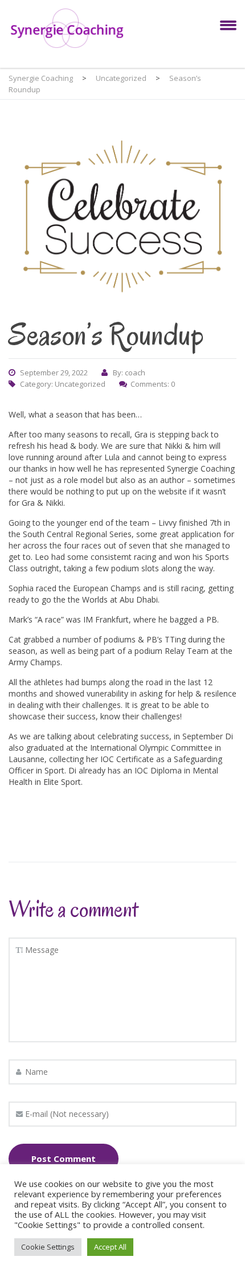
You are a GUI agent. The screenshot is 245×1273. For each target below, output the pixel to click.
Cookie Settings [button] (48, 1247)
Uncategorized (80, 384)
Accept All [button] (110, 1247)
